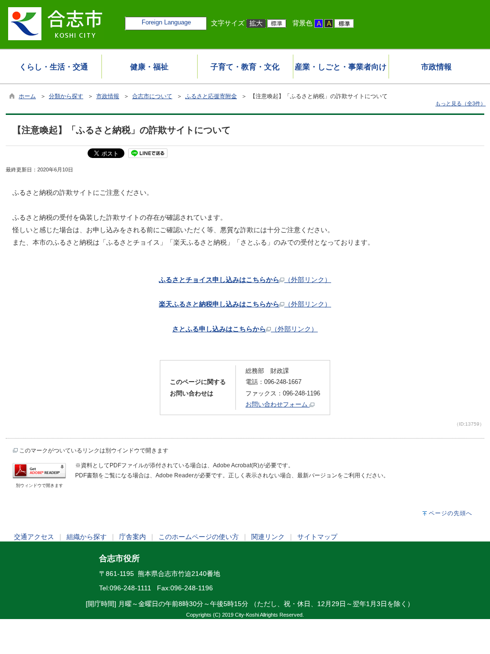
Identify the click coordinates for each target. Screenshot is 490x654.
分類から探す (66, 96)
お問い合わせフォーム (277, 404)
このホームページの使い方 (198, 537)
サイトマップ (317, 537)
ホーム (27, 96)
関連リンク (268, 537)
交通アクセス (34, 537)
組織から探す (87, 537)
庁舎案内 (132, 537)
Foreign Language (166, 22)
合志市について (152, 96)
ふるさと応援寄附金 (211, 96)
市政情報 (107, 96)
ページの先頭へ (450, 513)
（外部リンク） (245, 279)
